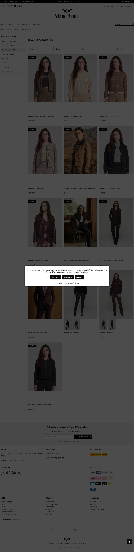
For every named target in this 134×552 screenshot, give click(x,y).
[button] (129, 541)
